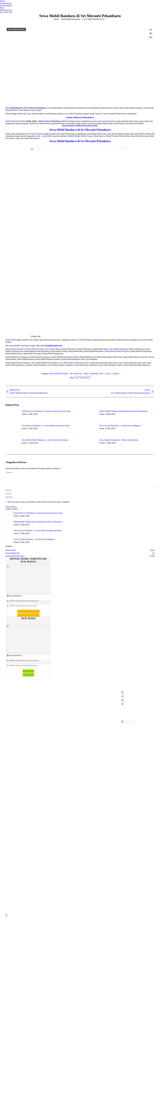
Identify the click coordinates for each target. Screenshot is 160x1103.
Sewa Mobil (80, 340)
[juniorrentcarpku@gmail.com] (137, 700)
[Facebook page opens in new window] (46, 695)
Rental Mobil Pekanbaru (15, 349)
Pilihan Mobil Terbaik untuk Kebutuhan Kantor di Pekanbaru (123, 411)
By (76, 373)
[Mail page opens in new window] (53, 695)
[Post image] (12, 416)
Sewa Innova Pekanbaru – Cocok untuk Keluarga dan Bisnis (46, 425)
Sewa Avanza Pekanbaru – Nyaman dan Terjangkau (119, 425)
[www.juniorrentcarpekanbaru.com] (137, 703)
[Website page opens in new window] (57, 695)
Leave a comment (112, 373)
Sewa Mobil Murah (66, 363)
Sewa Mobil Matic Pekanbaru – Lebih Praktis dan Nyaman (45, 440)
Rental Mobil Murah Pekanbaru (117, 351)
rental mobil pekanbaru (82, 377)
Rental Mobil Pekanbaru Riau (37, 349)
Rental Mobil (11, 340)
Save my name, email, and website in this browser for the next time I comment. (39, 502)
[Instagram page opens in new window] (49, 695)
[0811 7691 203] (137, 693)
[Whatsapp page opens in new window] (61, 695)
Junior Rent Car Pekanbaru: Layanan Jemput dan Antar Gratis (46, 411)
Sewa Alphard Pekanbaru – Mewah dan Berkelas (118, 440)
